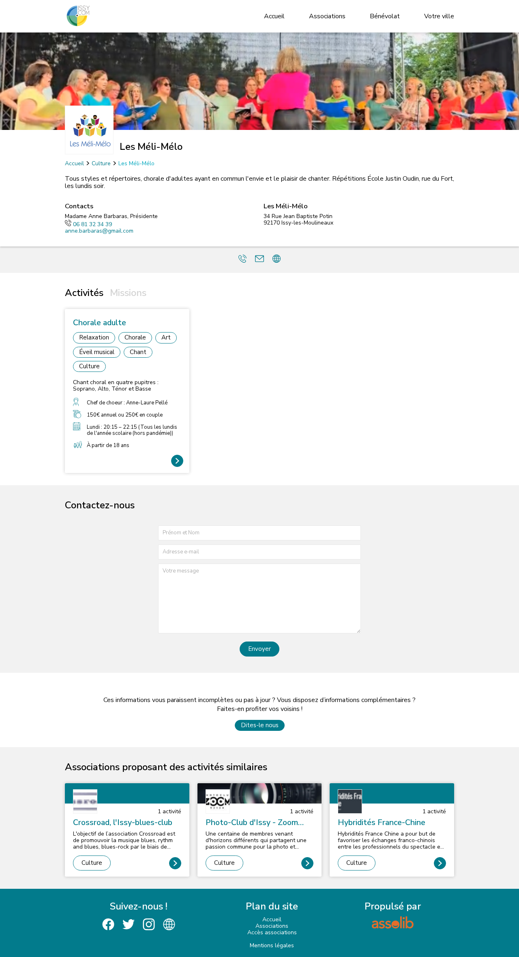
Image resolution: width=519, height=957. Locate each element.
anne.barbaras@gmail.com (99, 231)
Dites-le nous (260, 725)
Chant (138, 352)
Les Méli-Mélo (136, 163)
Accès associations (272, 932)
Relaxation (94, 337)
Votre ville (439, 16)
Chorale (135, 337)
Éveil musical (96, 352)
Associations (327, 16)
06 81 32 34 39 (92, 224)
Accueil (274, 16)
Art (166, 337)
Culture (101, 163)
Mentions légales (272, 945)
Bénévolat (385, 16)
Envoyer (259, 649)
